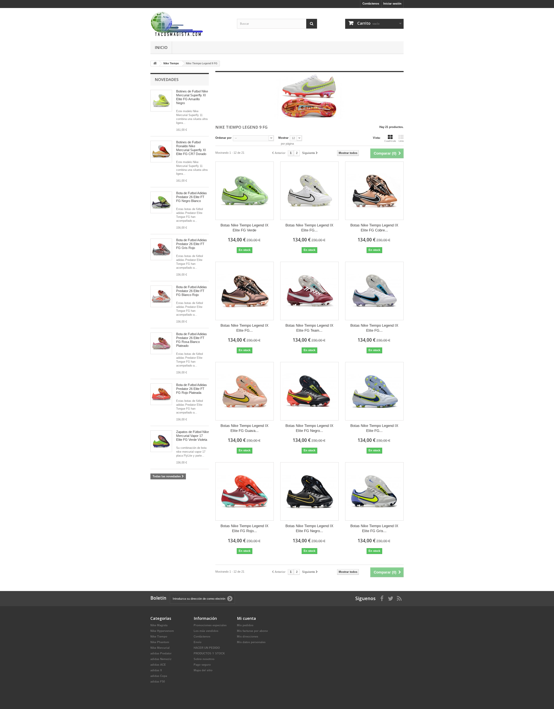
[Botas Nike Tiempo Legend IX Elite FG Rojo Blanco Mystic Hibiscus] (244, 491)
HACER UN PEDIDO (207, 647)
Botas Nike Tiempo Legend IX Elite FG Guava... (244, 428)
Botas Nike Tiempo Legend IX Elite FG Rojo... (244, 528)
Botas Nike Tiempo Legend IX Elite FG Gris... (374, 528)
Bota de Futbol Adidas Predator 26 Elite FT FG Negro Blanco (191, 197)
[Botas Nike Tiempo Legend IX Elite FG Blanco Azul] (374, 391)
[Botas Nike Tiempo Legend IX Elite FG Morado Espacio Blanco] (244, 291)
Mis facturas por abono (252, 631)
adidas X (156, 670)
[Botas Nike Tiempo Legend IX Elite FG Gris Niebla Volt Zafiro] (374, 491)
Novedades (167, 79)
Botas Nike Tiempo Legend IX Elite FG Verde (244, 227)
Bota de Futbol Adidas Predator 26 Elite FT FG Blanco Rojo (191, 291)
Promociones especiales (210, 625)
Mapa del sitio (203, 670)
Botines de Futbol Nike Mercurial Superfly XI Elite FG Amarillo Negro (192, 97)
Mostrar (283, 137)
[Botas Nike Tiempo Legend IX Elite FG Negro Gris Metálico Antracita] (309, 491)
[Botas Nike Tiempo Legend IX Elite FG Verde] (244, 191)
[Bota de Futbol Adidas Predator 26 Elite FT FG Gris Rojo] (161, 249)
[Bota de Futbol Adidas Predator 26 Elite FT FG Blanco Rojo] (161, 296)
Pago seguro (202, 664)
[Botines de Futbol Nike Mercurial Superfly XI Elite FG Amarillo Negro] (161, 100)
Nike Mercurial (160, 647)
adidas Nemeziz (161, 659)
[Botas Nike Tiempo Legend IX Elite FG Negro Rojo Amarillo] (309, 391)
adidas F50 (157, 681)
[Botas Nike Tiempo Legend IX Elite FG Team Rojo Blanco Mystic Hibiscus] (309, 291)
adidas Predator (161, 653)
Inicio (161, 47)
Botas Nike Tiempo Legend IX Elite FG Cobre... (374, 227)
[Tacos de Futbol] (190, 23)
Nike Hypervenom (162, 631)
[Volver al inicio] (155, 63)
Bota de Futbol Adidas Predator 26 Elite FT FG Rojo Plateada (191, 388)
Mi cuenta (246, 618)
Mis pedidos (245, 625)
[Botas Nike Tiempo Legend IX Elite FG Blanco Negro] (309, 191)
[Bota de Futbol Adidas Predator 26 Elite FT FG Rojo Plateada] (161, 394)
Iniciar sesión (392, 3)
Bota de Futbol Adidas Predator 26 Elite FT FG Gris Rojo (191, 244)
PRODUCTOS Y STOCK (209, 653)
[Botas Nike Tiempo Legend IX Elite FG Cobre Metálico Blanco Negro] (374, 191)
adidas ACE (158, 664)
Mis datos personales (251, 642)
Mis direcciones (247, 636)
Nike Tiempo (158, 636)
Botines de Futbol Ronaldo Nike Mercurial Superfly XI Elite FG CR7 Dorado (191, 148)
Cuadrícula (390, 141)
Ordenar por (223, 137)
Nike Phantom (159, 642)
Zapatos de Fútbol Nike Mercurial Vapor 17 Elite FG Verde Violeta (192, 435)
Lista (401, 141)
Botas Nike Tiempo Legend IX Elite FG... (309, 227)
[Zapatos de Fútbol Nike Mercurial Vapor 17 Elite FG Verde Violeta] (161, 441)
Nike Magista (158, 625)
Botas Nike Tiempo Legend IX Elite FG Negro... (309, 428)
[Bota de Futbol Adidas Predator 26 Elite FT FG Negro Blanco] (161, 202)
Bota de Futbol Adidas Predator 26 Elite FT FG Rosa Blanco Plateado (191, 339)
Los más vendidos (206, 631)
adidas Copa (158, 676)
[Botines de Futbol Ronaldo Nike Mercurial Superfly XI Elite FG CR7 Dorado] (161, 151)
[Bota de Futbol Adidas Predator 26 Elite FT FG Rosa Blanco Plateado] (161, 343)
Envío (197, 642)
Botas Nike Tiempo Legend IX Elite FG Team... (309, 328)
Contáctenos (370, 3)
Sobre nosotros (204, 659)
